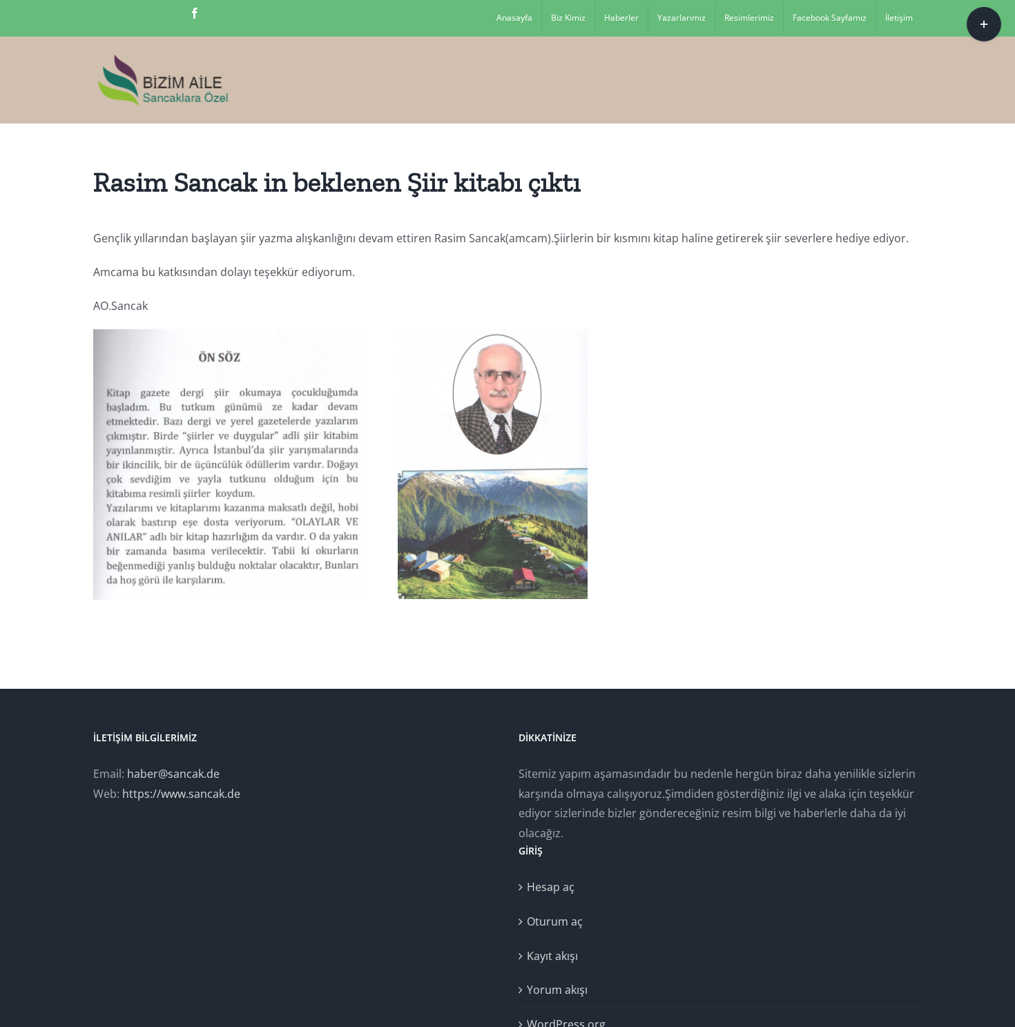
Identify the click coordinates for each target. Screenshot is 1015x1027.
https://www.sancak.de (181, 793)
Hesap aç (550, 886)
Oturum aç (555, 921)
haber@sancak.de (173, 773)
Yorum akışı (557, 989)
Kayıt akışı (552, 956)
